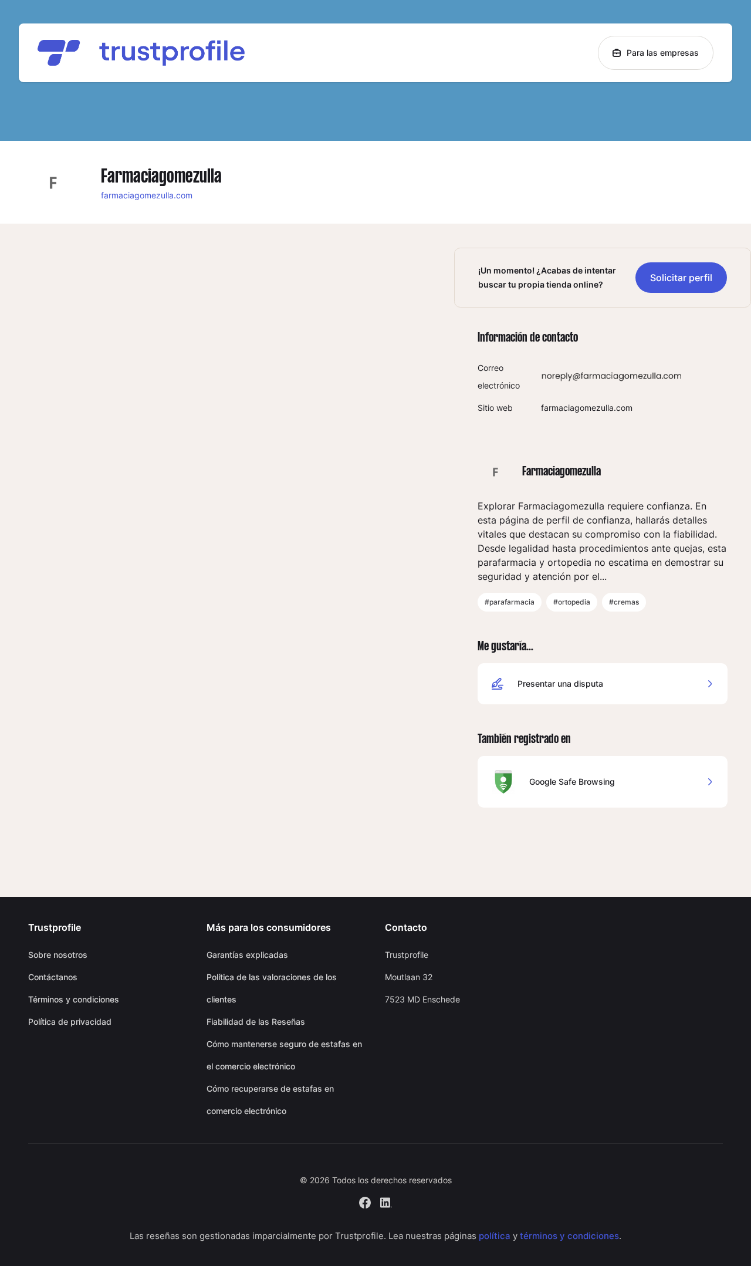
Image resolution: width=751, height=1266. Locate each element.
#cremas (624, 601)
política (494, 1235)
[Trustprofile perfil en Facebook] (365, 1201)
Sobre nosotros (57, 955)
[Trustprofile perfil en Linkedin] (386, 1201)
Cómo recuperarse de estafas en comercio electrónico (270, 1099)
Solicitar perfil (681, 277)
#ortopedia (571, 601)
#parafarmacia (510, 601)
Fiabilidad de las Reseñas (256, 1022)
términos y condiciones (569, 1235)
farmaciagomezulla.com (146, 195)
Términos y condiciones (73, 999)
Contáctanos (52, 977)
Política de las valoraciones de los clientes (272, 988)
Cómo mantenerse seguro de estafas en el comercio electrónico (284, 1055)
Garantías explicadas (247, 955)
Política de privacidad (69, 1022)
